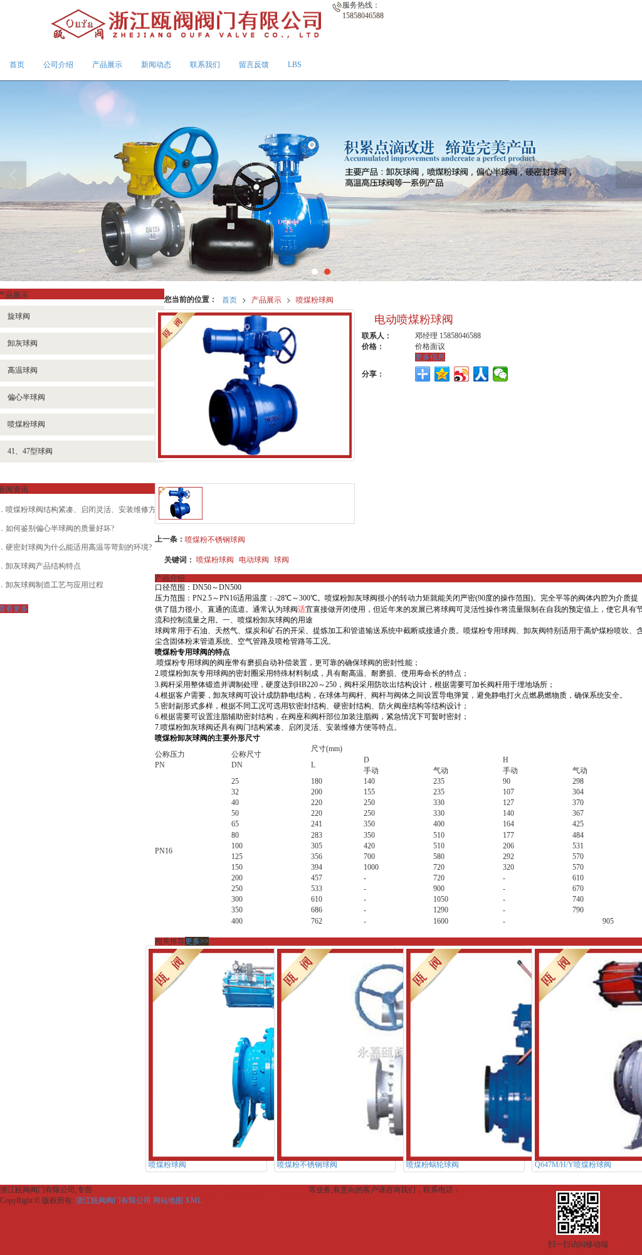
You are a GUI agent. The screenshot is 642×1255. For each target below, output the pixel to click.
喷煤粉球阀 (315, 299)
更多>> (197, 941)
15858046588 (481, 1189)
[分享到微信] (500, 374)
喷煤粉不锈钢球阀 (215, 538)
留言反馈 (254, 64)
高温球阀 (165, 1189)
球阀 (281, 558)
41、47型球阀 (284, 1189)
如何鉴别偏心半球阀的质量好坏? (60, 528)
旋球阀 (105, 1189)
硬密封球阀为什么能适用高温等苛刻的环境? (79, 547)
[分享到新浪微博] (462, 374)
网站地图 (168, 1200)
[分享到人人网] (481, 374)
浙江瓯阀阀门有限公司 (113, 1200)
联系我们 (205, 64)
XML (193, 1200)
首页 (16, 64)
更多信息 (430, 357)
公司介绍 (58, 64)
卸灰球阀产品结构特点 (43, 566)
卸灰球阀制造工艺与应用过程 (54, 584)
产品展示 (107, 64)
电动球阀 (254, 558)
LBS (295, 64)
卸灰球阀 (133, 1189)
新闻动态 (156, 64)
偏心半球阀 (201, 1189)
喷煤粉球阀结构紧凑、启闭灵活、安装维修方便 (85, 509)
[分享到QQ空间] (442, 374)
